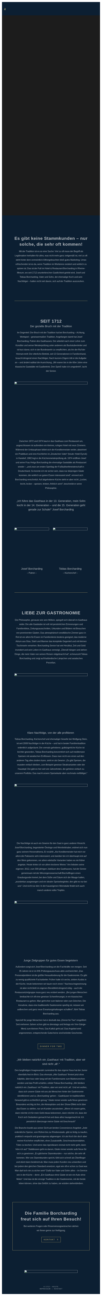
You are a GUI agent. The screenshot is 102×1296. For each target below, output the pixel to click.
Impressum (45, 1289)
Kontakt (49, 1240)
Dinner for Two (51, 1046)
